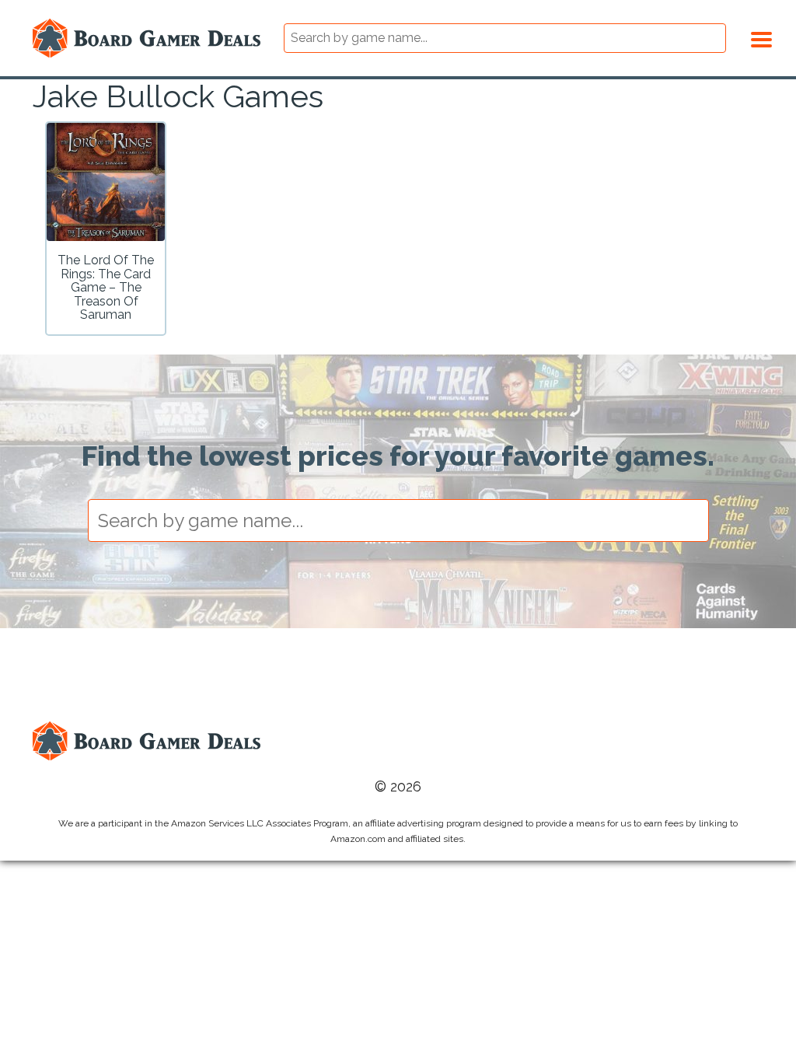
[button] (761, 37)
